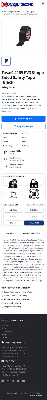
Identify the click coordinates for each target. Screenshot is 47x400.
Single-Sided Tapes (15, 12)
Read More (7, 111)
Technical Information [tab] (31, 233)
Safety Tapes (29, 12)
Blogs (4, 334)
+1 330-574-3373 (10, 375)
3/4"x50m (34, 210)
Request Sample (25, 126)
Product (5, 325)
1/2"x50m (13, 210)
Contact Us (7, 331)
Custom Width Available (35, 205)
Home (4, 12)
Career (5, 337)
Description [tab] (10, 233)
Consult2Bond (36, 396)
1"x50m (13, 216)
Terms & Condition (32, 393)
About (4, 328)
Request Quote (25, 118)
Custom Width (34, 223)
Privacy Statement (14, 393)
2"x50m (13, 223)
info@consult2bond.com (14, 353)
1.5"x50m (33, 216)
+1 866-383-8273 (10, 356)
